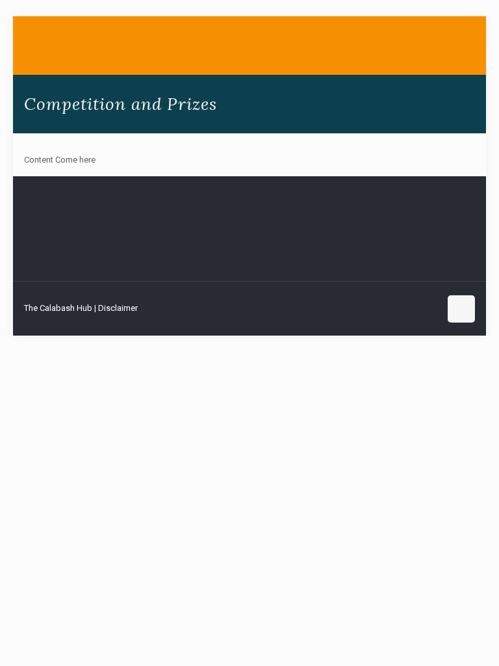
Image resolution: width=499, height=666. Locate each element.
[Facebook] (375, 307)
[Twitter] (393, 307)
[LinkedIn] (410, 307)
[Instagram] (428, 307)
